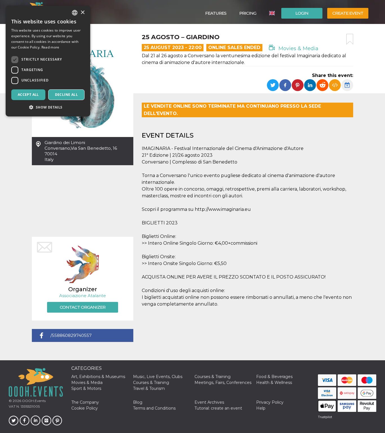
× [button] (82, 12)
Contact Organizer (82, 307)
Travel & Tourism (149, 388)
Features (215, 13)
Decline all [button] (66, 94)
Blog (137, 402)
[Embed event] (335, 85)
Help (260, 408)
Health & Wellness (274, 382)
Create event (347, 13)
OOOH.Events (33, 401)
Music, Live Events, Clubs (157, 376)
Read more (50, 47)
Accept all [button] (28, 94)
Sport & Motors (86, 388)
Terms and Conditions (154, 408)
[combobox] (75, 13)
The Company (85, 402)
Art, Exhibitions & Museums (98, 376)
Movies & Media (297, 48)
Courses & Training (212, 376)
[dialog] (48, 61)
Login (301, 13)
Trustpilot (325, 417)
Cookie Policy (84, 408)
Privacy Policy (270, 402)
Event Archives (209, 402)
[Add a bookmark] (349, 39)
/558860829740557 (71, 335)
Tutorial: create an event (218, 408)
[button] (48, 107)
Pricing (247, 13)
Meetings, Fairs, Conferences (222, 382)
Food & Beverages (274, 376)
